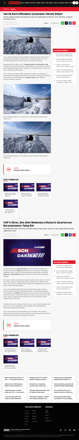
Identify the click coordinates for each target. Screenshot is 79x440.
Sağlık (56, 3)
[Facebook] (65, 430)
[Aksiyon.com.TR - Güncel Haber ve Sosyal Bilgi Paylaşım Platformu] (14, 2)
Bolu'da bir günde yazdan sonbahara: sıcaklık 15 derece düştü (65, 82)
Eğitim (66, 3)
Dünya (43, 3)
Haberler (6, 9)
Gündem (27, 3)
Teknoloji (72, 3)
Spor (47, 3)
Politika (32, 3)
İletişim (47, 418)
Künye (47, 415)
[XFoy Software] (6, 430)
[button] (4, 3)
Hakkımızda (48, 420)
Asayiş (22, 3)
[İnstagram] (69, 430)
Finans (38, 3)
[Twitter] (60, 430)
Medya (51, 3)
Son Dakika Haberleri (33, 407)
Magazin (61, 3)
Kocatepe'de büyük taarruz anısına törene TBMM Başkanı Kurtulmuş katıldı (65, 55)
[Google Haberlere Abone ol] (55, 23)
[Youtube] (74, 430)
